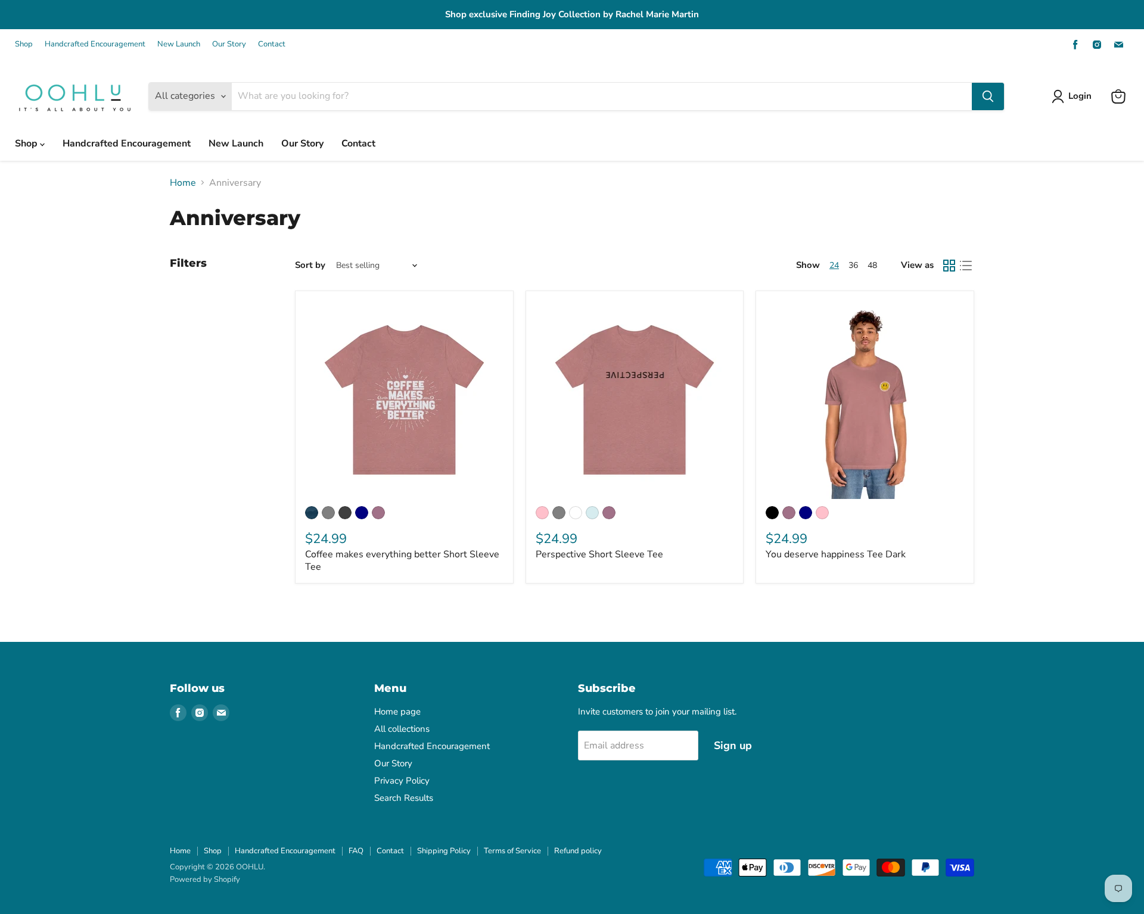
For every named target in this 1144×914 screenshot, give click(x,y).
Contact (271, 44)
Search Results (403, 798)
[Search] (988, 96)
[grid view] (949, 265)
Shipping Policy (444, 851)
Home (183, 182)
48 (872, 265)
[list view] (966, 265)
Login (1080, 96)
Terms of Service (512, 851)
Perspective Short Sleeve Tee (599, 554)
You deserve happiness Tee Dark (836, 554)
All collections (402, 729)
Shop (24, 44)
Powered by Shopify (205, 879)
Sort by (310, 265)
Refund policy (578, 851)
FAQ (356, 851)
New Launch (178, 44)
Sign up (733, 745)
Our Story (229, 44)
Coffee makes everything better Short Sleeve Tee (402, 560)
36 (853, 265)
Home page (397, 712)
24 (834, 265)
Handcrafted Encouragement (95, 44)
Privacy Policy (402, 781)
